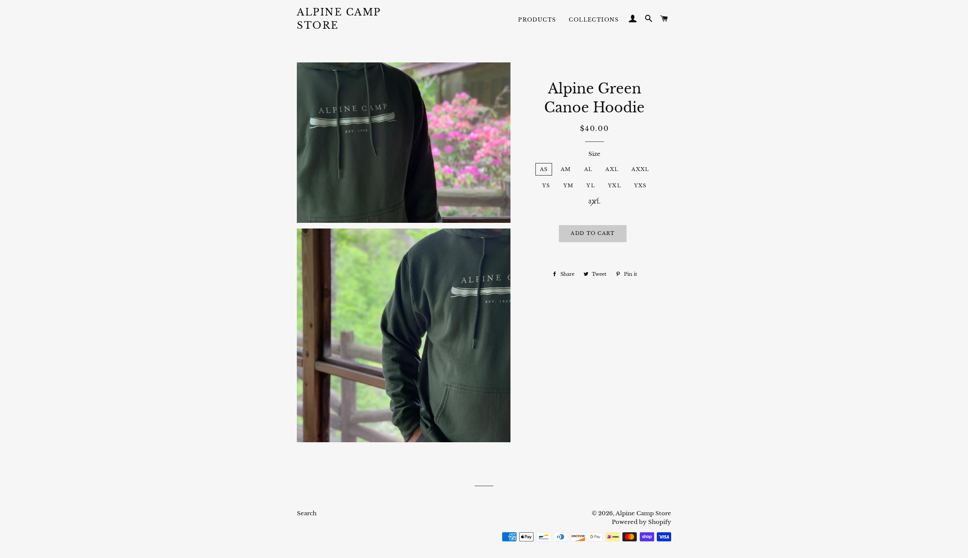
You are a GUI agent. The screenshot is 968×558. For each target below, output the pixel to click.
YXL (614, 185)
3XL (594, 202)
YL (590, 185)
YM (568, 185)
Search (306, 513)
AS (544, 169)
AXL (611, 169)
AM (566, 169)
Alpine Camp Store (339, 18)
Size (594, 153)
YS (546, 185)
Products (537, 19)
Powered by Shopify (641, 521)
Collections (594, 19)
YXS (640, 185)
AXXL (640, 169)
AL (588, 169)
